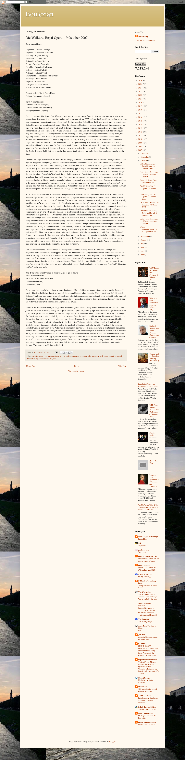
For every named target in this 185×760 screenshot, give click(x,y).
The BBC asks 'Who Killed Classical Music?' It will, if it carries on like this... (148, 507)
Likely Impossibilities (147, 706)
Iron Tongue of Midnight (148, 536)
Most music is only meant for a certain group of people (148, 559)
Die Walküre (67, 356)
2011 (140, 135)
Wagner (53, 359)
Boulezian (39, 13)
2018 (140, 109)
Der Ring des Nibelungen (53, 356)
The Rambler (143, 619)
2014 (140, 124)
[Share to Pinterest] (72, 352)
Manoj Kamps (144, 677)
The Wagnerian (144, 592)
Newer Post (30, 366)
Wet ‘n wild (142, 552)
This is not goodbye (145, 621)
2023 (140, 91)
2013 (140, 128)
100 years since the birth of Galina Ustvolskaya (147, 690)
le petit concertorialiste (147, 659)
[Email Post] (56, 352)
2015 (140, 120)
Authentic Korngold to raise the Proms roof (147, 638)
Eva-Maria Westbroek (79, 356)
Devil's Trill (143, 686)
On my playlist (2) (144, 576)
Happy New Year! (154, 461)
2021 (140, 98)
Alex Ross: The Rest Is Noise (147, 626)
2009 (140, 142)
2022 (140, 95)
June (143, 247)
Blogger (112, 741)
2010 (140, 139)
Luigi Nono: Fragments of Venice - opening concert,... (149, 221)
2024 (140, 87)
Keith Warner (104, 356)
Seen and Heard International (144, 604)
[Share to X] (66, 352)
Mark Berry (143, 36)
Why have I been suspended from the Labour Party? (153, 304)
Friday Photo (142, 539)
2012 (140, 131)
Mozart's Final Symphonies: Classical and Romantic (154, 481)
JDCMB (141, 634)
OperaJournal (144, 565)
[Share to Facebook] (69, 352)
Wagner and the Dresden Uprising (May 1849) (154, 357)
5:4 (139, 543)
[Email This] (61, 352)
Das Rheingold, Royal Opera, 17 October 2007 (148, 196)
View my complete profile (145, 40)
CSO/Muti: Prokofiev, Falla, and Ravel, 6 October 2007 (148, 212)
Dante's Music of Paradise (147, 725)
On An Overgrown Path (147, 556)
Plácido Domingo (33, 359)
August (144, 239)
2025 (140, 84)
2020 (140, 102)
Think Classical (144, 695)
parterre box (143, 549)
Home (76, 366)
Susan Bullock (44, 359)
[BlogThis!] (63, 352)
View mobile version (76, 371)
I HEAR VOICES (145, 574)
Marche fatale (152, 433)
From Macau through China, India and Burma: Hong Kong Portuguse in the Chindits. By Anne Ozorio (148, 651)
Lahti (140, 630)
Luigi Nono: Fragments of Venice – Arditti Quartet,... (149, 174)
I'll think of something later (147, 581)
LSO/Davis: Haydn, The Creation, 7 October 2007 (149, 204)
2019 (140, 106)
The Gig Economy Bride (147, 709)
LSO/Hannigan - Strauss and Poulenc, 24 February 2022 (154, 274)
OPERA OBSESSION (147, 722)
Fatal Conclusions (145, 713)
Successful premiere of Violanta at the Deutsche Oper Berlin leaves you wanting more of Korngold (147, 611)
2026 (140, 80)
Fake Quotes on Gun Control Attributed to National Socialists (148, 700)
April (143, 254)
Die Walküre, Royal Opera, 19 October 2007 (148, 188)
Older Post (122, 366)
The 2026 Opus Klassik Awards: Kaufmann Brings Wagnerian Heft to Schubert (147, 596)
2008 (140, 146)
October (144, 160)
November (145, 157)
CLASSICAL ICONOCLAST (144, 644)
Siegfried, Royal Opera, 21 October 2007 (149, 181)
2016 (140, 117)
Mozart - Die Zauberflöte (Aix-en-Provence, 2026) (147, 568)
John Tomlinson (93, 356)
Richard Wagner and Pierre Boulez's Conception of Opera (154, 332)
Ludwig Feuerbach (115, 356)
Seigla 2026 (142, 545)
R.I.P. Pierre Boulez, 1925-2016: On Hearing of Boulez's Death (154, 411)
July (142, 243)
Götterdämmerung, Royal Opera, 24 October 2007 (147, 166)
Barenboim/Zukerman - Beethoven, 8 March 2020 (148, 385)
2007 (140, 150)
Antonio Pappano (38, 356)
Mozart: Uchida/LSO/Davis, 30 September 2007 (148, 229)
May (143, 250)
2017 (140, 113)
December (145, 153)
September (145, 236)
